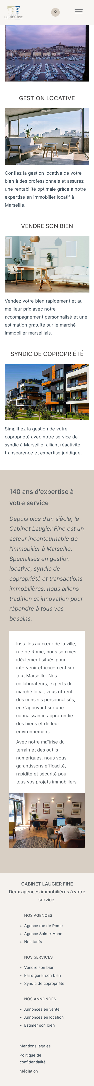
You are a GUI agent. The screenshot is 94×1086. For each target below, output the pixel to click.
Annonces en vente (42, 1009)
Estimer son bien (39, 1025)
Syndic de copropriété (44, 983)
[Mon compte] (59, 12)
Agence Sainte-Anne (43, 933)
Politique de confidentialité (33, 1058)
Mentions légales (35, 1046)
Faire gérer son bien (42, 975)
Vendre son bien (39, 967)
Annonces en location (44, 1017)
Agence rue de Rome (43, 925)
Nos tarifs (33, 941)
